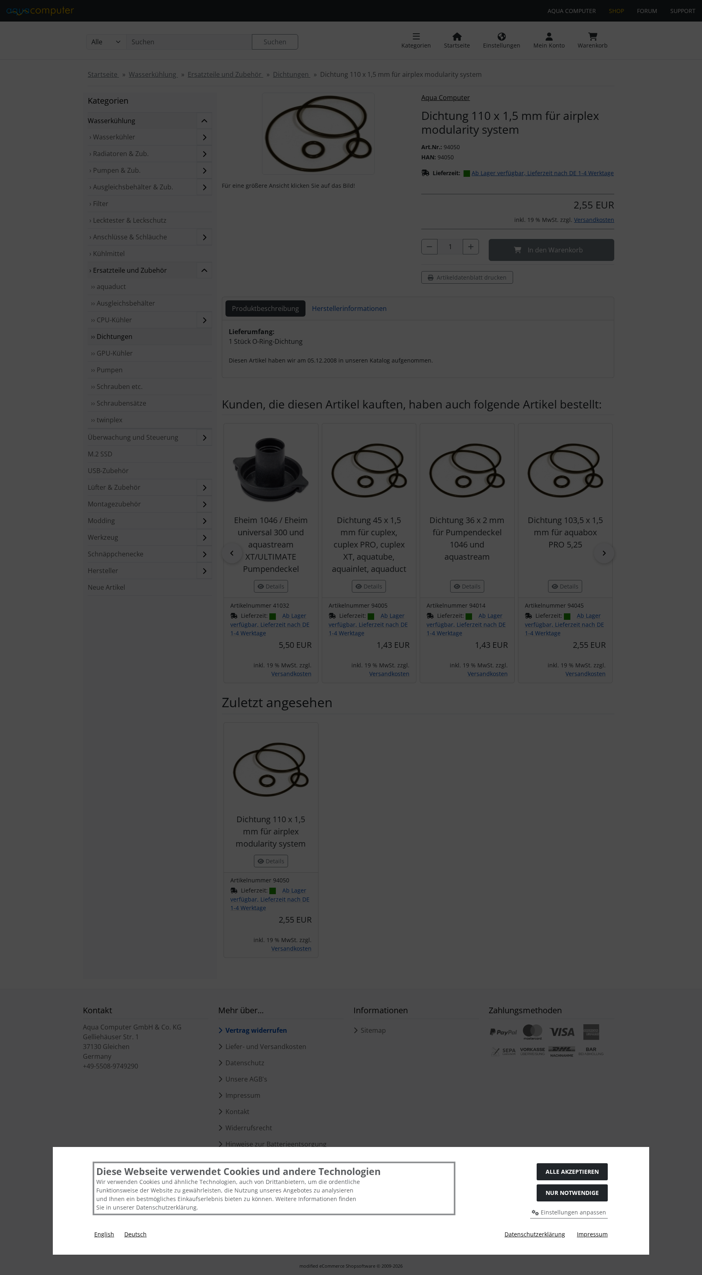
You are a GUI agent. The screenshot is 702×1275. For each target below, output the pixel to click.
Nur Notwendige (572, 1193)
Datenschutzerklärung (535, 1234)
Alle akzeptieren (572, 1171)
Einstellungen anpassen (572, 1212)
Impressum (592, 1234)
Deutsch (135, 1234)
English (104, 1234)
